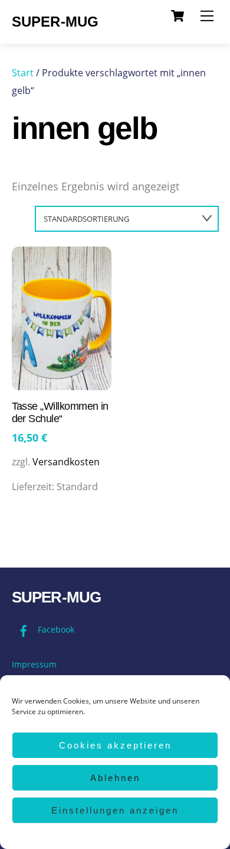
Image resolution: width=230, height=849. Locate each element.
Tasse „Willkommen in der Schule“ (60, 412)
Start (23, 72)
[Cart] (177, 16)
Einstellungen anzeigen (115, 810)
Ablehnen (115, 778)
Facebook (54, 629)
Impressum (34, 664)
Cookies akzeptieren (115, 745)
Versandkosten (66, 461)
